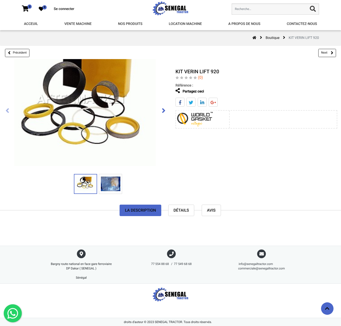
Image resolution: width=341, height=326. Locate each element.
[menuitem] (31, 24)
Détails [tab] (181, 210)
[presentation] (7, 111)
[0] (25, 8)
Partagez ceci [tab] (193, 91)
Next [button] (324, 52)
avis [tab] (211, 210)
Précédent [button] (20, 52)
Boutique (273, 38)
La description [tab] (140, 210)
